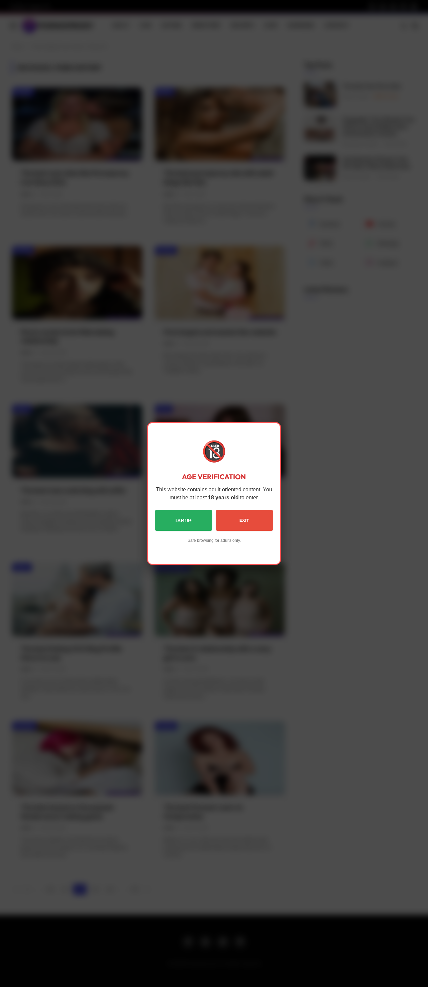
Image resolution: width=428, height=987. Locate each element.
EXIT (244, 520)
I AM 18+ (184, 520)
